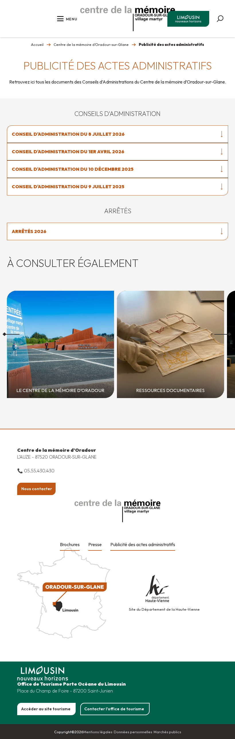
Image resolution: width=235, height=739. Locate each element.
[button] (220, 18)
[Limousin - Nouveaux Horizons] (127, 18)
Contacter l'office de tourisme (114, 708)
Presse (95, 544)
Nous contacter (36, 488)
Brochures (70, 544)
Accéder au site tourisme (45, 708)
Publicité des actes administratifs (142, 544)
